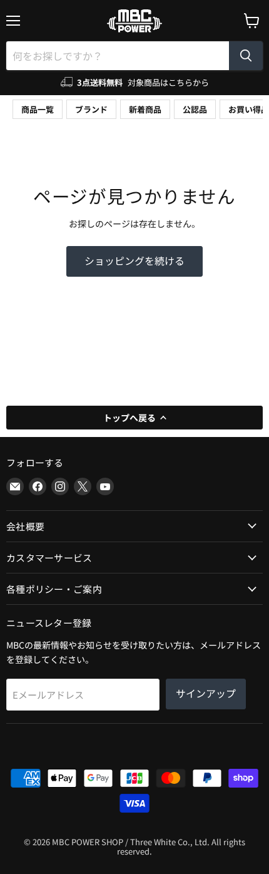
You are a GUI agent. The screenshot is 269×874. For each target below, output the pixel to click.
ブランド (91, 109)
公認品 (195, 109)
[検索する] (246, 55)
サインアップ (206, 693)
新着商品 (145, 109)
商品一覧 (37, 109)
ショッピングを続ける (134, 261)
